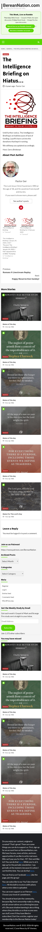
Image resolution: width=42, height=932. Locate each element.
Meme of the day (9, 324)
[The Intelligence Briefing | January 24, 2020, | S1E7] (11, 248)
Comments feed (8, 597)
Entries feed (6, 593)
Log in (4, 590)
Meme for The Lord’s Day (12, 514)
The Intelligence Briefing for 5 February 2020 (27, 230)
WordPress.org (7, 601)
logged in (17, 533)
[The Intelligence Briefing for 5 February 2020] (27, 222)
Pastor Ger (20, 86)
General (5, 54)
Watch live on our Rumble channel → (20, 26)
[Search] (38, 42)
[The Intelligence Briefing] (10, 222)
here (21, 862)
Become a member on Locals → (21, 30)
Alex (12, 327)
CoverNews (20, 928)
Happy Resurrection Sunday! (25, 277)
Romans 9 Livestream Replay (17, 271)
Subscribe (8, 628)
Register (5, 586)
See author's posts (21, 201)
